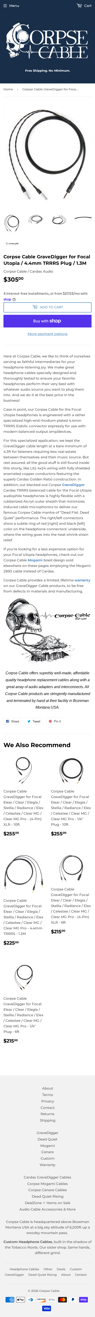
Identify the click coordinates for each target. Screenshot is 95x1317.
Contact (48, 1107)
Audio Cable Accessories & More (47, 1209)
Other (48, 1269)
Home (8, 89)
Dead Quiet (47, 1139)
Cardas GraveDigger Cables (47, 1177)
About (47, 1088)
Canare (47, 1152)
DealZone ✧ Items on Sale (47, 1203)
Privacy (47, 1101)
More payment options (48, 334)
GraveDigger (73, 485)
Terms (47, 1095)
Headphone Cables (24, 1269)
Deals (61, 1269)
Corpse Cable (49, 1291)
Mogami (47, 1145)
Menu (14, 5)
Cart (87, 5)
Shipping (47, 1120)
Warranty (47, 1165)
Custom (48, 1158)
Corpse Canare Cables (47, 1190)
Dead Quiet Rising (47, 1196)
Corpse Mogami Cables (47, 1183)
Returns (47, 1114)
